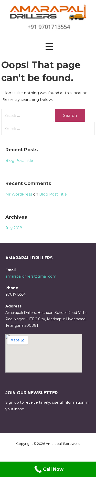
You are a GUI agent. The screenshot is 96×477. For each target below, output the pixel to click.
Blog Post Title (19, 160)
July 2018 (13, 228)
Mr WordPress (18, 194)
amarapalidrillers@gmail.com (30, 276)
